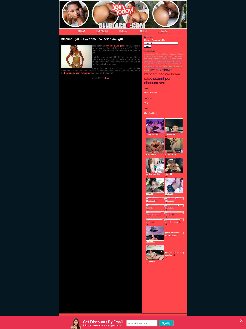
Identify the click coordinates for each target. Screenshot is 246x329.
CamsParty (164, 31)
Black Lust (123, 31)
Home (147, 40)
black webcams (177, 59)
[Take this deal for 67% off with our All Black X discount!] (123, 28)
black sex (167, 59)
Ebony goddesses (162, 54)
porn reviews (158, 56)
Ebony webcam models (162, 63)
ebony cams (148, 56)
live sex (147, 61)
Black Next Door (150, 113)
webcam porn (155, 74)
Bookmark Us (158, 40)
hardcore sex (156, 66)
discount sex (154, 83)
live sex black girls (114, 46)
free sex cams (155, 61)
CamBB (151, 59)
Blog (107, 78)
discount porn (161, 78)
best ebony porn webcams (77, 73)
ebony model (159, 59)
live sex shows (161, 70)
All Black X (81, 31)
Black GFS (143, 31)
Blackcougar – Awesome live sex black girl (92, 39)
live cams (168, 66)
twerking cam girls (170, 56)
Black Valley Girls (102, 31)
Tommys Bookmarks (177, 54)
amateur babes (149, 54)
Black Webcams (150, 93)
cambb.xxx (166, 61)
